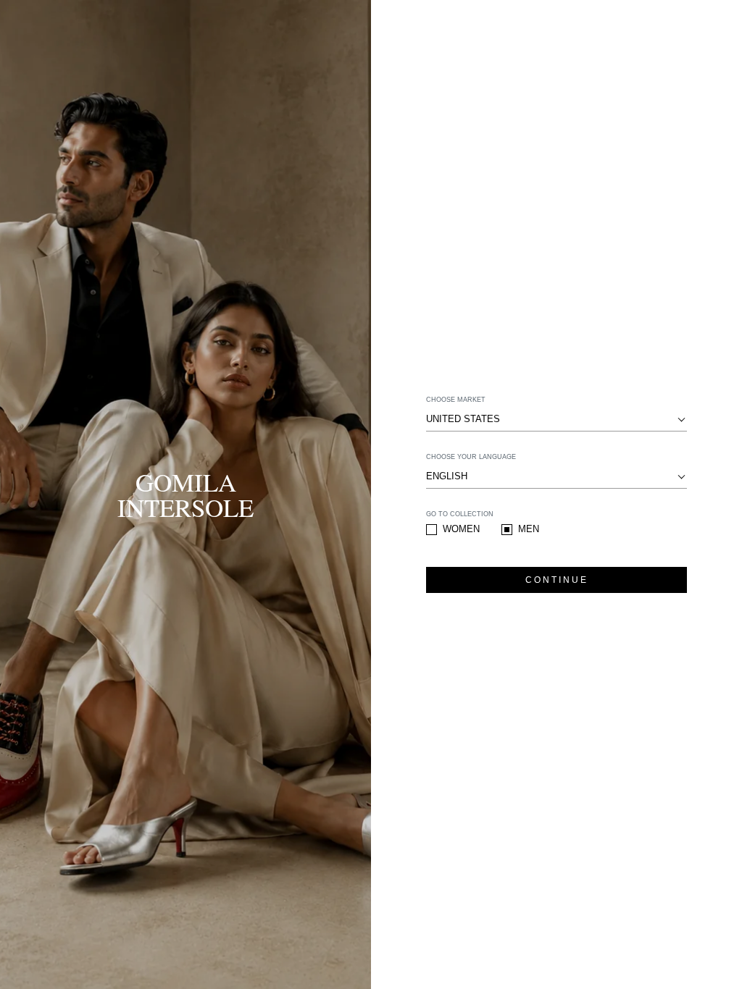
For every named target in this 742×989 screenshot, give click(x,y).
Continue (556, 580)
